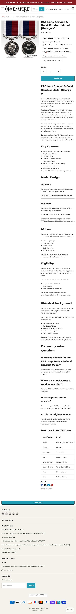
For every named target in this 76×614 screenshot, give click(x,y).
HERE (43, 533)
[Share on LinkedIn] (48, 485)
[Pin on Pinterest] (51, 485)
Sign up (31, 585)
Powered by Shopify (38, 610)
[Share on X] (45, 485)
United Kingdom (37, 595)
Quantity (43, 67)
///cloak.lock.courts (7, 570)
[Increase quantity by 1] (58, 71)
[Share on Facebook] (42, 485)
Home (3, 17)
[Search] (41, 9)
